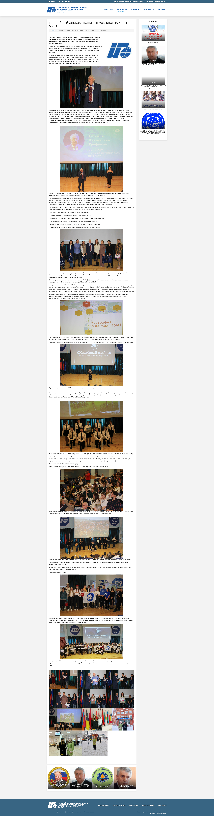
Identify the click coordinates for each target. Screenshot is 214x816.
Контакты (161, 9)
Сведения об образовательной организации (130, 1)
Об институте (108, 10)
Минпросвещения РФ (91, 812)
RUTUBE (70, 1)
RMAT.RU (61, 1)
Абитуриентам (122, 10)
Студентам (135, 9)
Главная (52, 30)
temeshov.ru (163, 813)
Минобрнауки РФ (78, 812)
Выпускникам (149, 9)
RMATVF (53, 1)
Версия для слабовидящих (157, 1)
